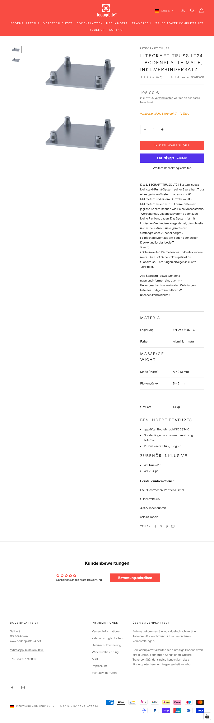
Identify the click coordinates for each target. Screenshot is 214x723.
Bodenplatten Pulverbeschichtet (41, 23)
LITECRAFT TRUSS (154, 48)
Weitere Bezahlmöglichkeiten (172, 168)
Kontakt (116, 29)
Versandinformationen (106, 631)
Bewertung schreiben (135, 578)
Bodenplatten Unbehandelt (102, 23)
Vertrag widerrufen (104, 673)
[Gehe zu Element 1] (16, 49)
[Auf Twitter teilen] (161, 526)
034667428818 (34, 650)
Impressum (99, 666)
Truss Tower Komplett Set (179, 23)
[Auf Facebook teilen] (155, 526)
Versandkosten (163, 97)
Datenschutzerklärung (106, 645)
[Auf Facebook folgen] (12, 687)
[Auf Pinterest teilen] (167, 526)
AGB (95, 659)
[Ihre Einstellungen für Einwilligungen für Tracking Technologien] (207, 716)
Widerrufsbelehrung (105, 652)
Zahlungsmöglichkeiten (107, 638)
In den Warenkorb (172, 145)
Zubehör (97, 29)
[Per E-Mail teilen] (173, 526)
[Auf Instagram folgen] (23, 687)
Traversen (141, 23)
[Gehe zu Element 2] (16, 59)
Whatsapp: (17, 650)
